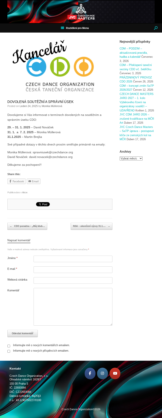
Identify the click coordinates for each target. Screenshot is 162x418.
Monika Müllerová (52, 106)
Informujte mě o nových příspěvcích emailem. (41, 350)
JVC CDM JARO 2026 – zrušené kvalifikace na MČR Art (137, 118)
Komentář (13, 290)
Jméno (12, 258)
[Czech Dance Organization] (81, 11)
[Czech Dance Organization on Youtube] (114, 373)
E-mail (12, 268)
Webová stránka (17, 279)
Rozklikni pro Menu (77, 28)
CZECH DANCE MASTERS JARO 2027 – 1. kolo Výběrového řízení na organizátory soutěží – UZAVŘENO (137, 102)
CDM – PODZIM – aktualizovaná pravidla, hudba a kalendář (134, 52)
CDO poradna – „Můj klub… (27, 226)
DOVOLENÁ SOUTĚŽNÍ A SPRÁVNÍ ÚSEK (40, 102)
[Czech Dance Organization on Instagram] (102, 373)
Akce (24, 192)
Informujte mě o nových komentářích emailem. (41, 345)
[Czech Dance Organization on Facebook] (90, 373)
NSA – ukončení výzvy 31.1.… (91, 226)
